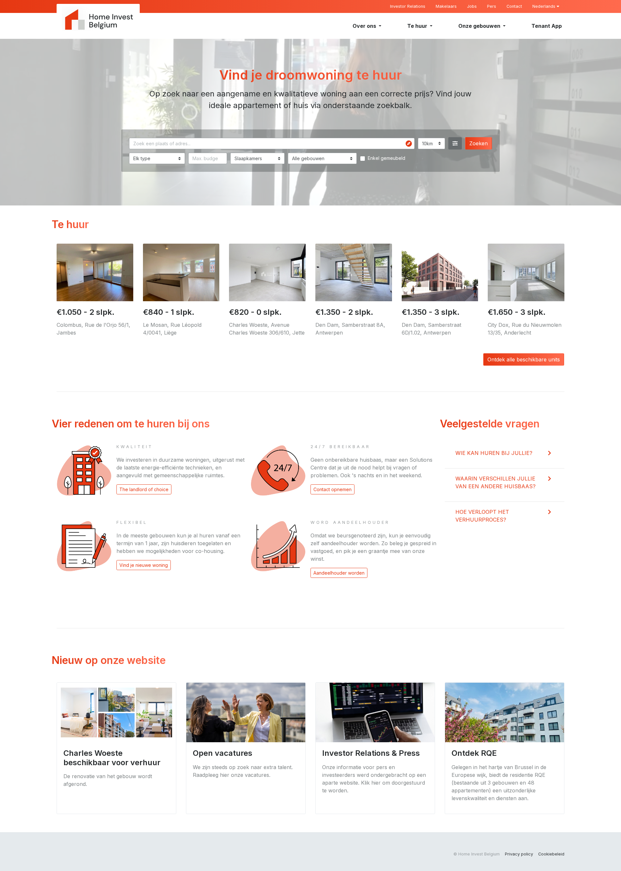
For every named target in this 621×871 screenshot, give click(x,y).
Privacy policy (519, 854)
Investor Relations (407, 6)
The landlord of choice (144, 489)
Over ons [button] (365, 26)
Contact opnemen (332, 489)
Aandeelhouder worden (339, 573)
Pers (491, 6)
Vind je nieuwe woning (143, 565)
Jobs (472, 6)
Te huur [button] (418, 26)
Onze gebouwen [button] (480, 26)
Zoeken (478, 143)
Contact (514, 6)
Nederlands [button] (544, 6)
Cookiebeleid (551, 854)
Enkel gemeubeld (386, 158)
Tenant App (546, 26)
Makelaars (446, 6)
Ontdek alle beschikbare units (523, 359)
